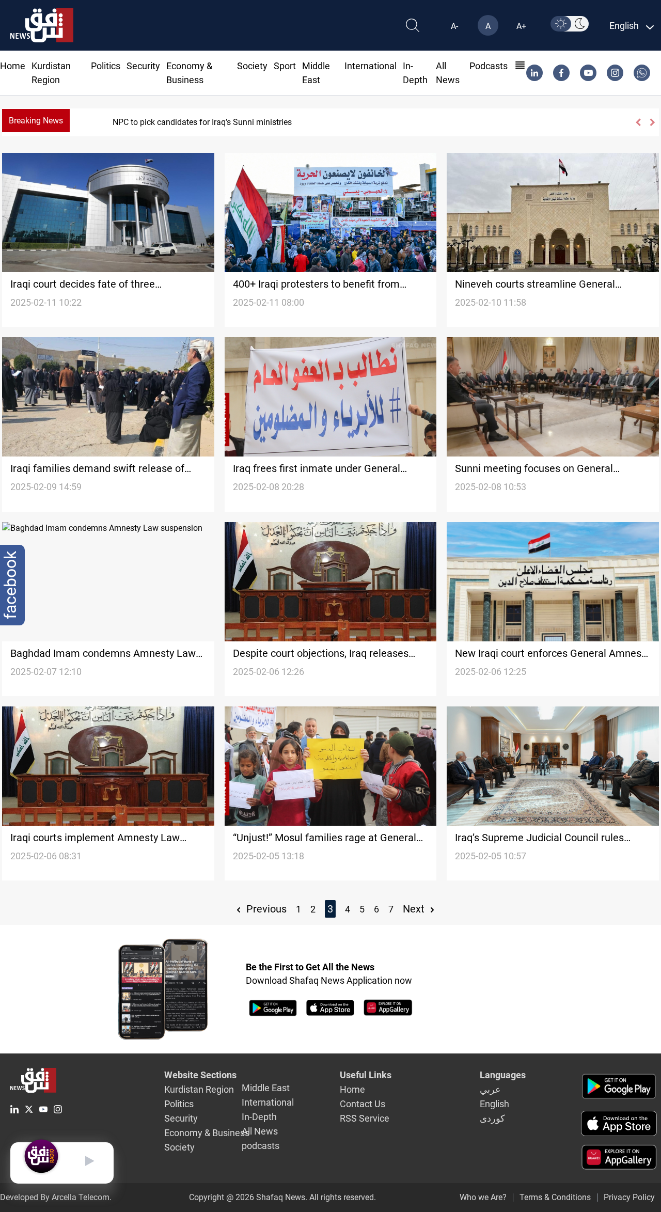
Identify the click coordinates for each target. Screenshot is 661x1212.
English (494, 1103)
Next (415, 909)
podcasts (488, 65)
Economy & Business (206, 1132)
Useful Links (365, 1074)
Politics (105, 65)
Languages (503, 1074)
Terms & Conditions (555, 1197)
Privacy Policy (629, 1197)
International (370, 65)
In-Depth (259, 1116)
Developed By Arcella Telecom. (56, 1197)
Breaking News (36, 120)
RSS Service (364, 1118)
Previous (265, 909)
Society (252, 65)
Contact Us (362, 1103)
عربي (490, 1089)
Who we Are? (483, 1197)
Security (143, 65)
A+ (521, 26)
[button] (637, 122)
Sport (285, 65)
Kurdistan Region (199, 1089)
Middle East (266, 1087)
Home (12, 65)
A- (454, 26)
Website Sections (200, 1074)
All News (260, 1131)
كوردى (492, 1118)
